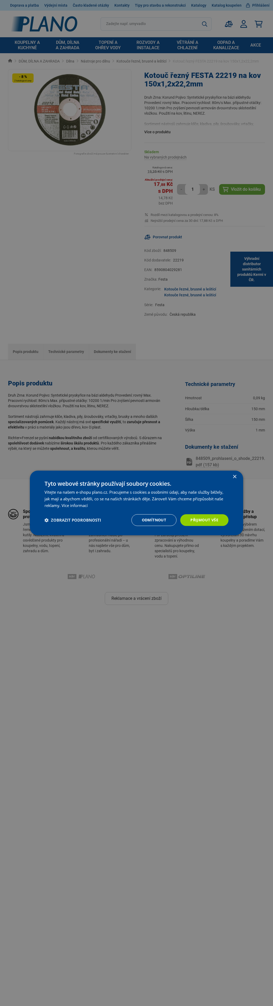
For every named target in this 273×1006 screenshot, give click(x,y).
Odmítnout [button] (154, 519)
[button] (73, 520)
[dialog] (136, 503)
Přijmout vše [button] (204, 519)
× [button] (234, 477)
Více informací (75, 505)
